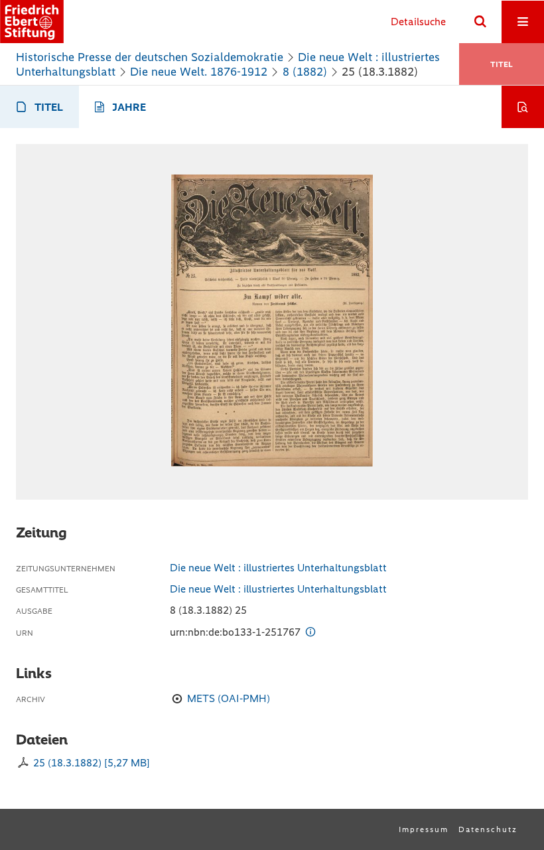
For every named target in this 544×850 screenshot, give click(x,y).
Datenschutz (487, 829)
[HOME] (32, 21)
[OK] (480, 22)
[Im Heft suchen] (523, 107)
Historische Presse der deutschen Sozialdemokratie (149, 57)
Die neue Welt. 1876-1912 (198, 71)
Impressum (423, 829)
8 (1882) (305, 71)
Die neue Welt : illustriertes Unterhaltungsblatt (278, 567)
